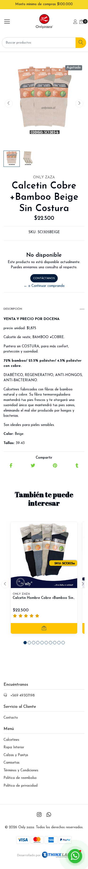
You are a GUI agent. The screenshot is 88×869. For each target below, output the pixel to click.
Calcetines (11, 740)
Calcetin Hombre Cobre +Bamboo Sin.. (44, 598)
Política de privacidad (21, 786)
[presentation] (9, 104)
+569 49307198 (23, 695)
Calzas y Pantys (16, 755)
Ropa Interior (14, 747)
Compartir (44, 458)
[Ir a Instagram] (39, 815)
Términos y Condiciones (21, 770)
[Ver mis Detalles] (75, 22)
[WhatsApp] (49, 815)
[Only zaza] (44, 22)
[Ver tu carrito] (81, 22)
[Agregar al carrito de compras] (44, 628)
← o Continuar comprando (44, 286)
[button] (25, 642)
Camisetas (11, 763)
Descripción (13, 309)
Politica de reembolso (20, 778)
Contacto (11, 718)
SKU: (32, 232)
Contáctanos (44, 278)
